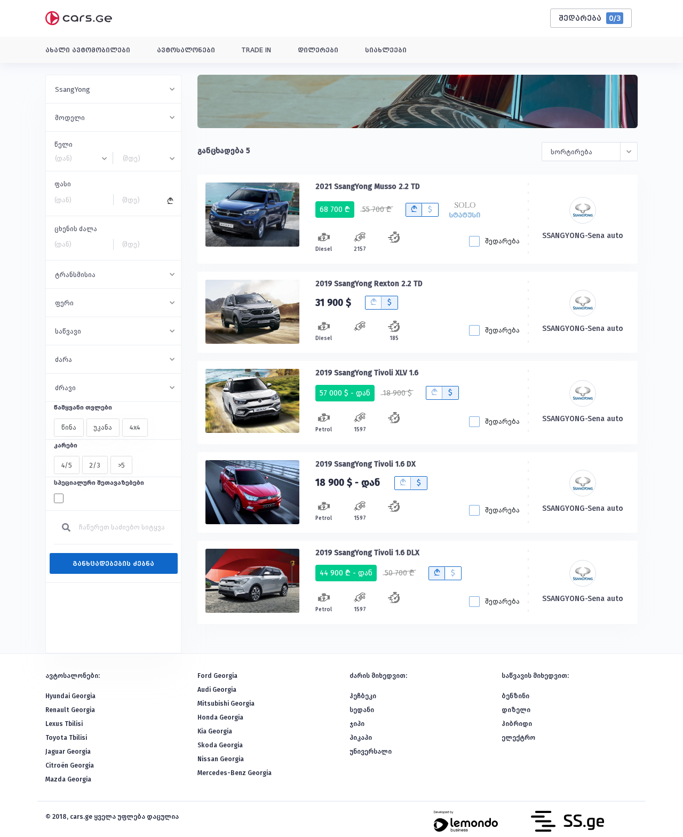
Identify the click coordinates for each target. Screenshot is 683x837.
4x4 (135, 427)
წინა (68, 427)
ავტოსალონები (186, 50)
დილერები (318, 50)
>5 (121, 465)
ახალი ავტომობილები (87, 50)
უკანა (102, 427)
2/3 (94, 465)
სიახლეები (386, 50)
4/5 (66, 465)
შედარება (590, 18)
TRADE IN (256, 50)
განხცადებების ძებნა (113, 563)
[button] (113, 89)
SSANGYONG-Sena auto (582, 235)
